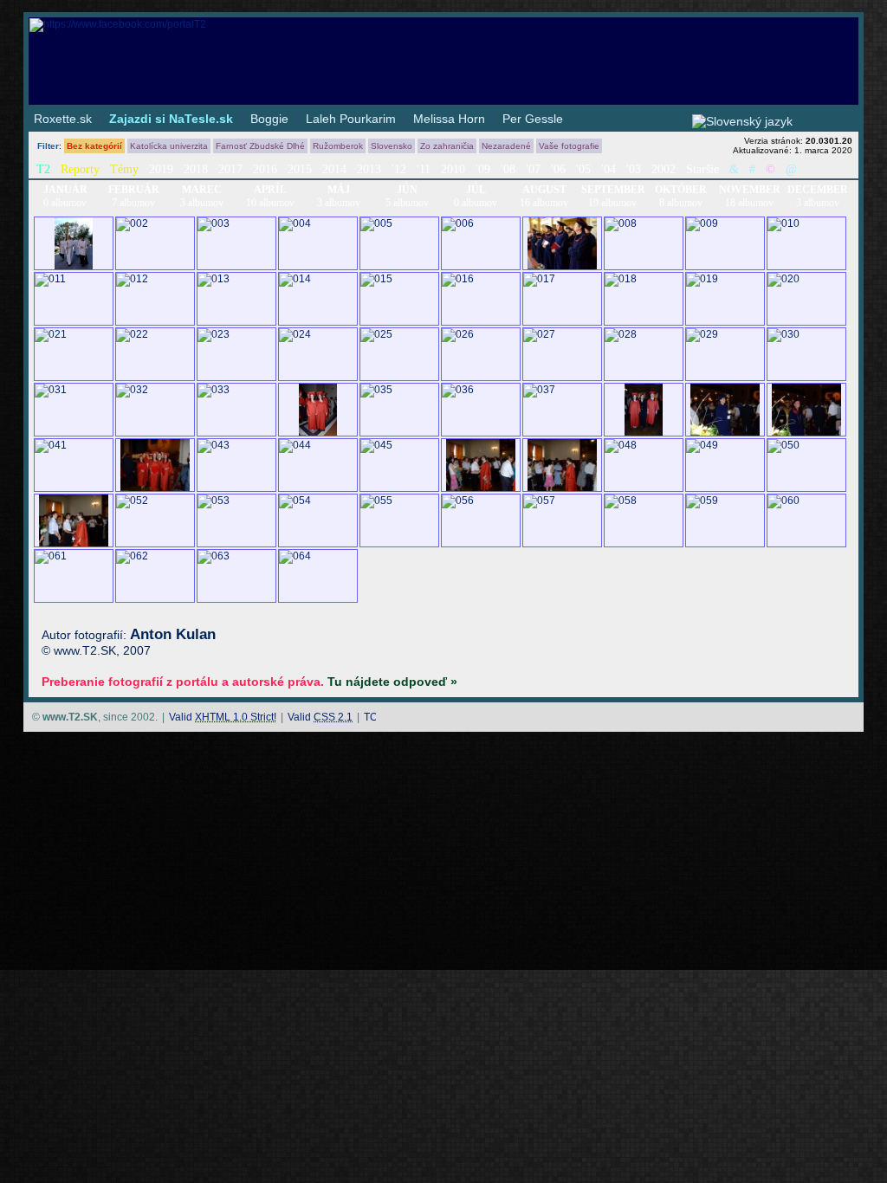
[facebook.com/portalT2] (443, 25)
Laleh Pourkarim (351, 119)
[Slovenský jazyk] (742, 121)
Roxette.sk (63, 119)
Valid (222, 717)
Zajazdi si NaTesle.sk (171, 119)
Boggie (269, 119)
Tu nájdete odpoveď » (392, 681)
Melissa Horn (449, 119)
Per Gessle (532, 119)
